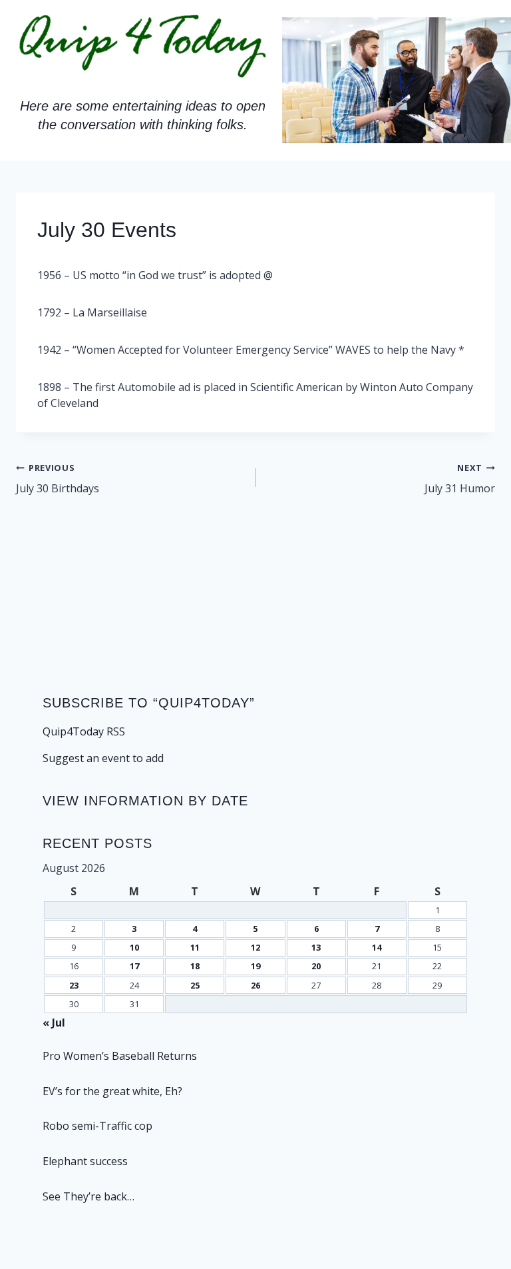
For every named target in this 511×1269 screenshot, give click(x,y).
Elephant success (85, 1161)
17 (134, 966)
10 (134, 947)
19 (255, 966)
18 (195, 966)
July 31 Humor (460, 479)
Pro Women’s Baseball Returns (120, 1056)
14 (376, 947)
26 (255, 985)
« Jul (54, 1022)
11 (195, 947)
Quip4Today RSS (84, 731)
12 (255, 947)
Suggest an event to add (103, 758)
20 (316, 966)
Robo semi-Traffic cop (97, 1125)
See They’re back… (88, 1196)
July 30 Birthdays (57, 479)
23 (74, 985)
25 (195, 985)
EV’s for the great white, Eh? (112, 1091)
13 (316, 947)
